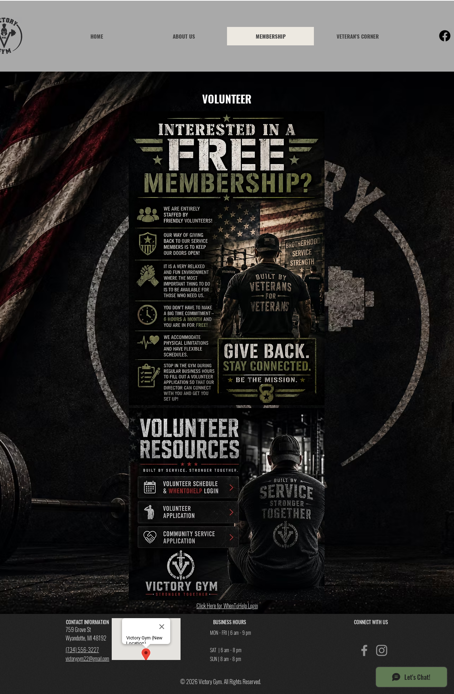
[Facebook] (444, 35)
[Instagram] (381, 650)
